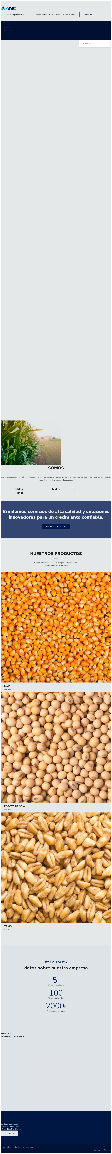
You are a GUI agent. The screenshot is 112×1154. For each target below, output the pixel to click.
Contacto (8, 30)
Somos (7, 24)
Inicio (6, 22)
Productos (8, 27)
